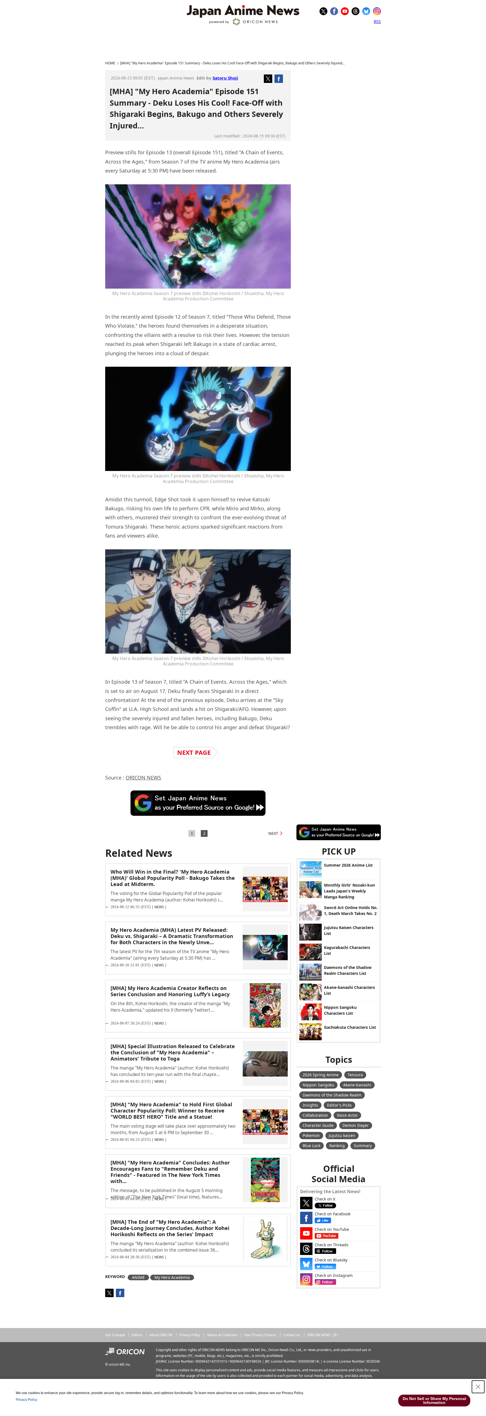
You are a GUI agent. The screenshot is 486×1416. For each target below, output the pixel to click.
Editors (137, 1335)
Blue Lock (311, 1145)
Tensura (355, 1074)
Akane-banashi (357, 1085)
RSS (377, 21)
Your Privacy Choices (260, 1335)
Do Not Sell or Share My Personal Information (434, 1400)
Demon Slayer (356, 1125)
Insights (310, 1105)
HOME (110, 63)
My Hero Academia (172, 1277)
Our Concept (115, 1335)
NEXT (273, 833)
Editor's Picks (339, 1105)
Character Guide (318, 1125)
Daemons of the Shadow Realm (332, 1095)
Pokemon (311, 1135)
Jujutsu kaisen (342, 1135)
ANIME (138, 1277)
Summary (363, 1145)
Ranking (337, 1145)
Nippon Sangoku (318, 1085)
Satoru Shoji (225, 78)
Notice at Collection (222, 1335)
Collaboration (315, 1115)
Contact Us (291, 1335)
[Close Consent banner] (478, 1387)
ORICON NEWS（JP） (323, 1335)
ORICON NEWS (143, 777)
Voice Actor (347, 1115)
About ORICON (160, 1335)
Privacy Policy (189, 1335)
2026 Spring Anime (321, 1074)
